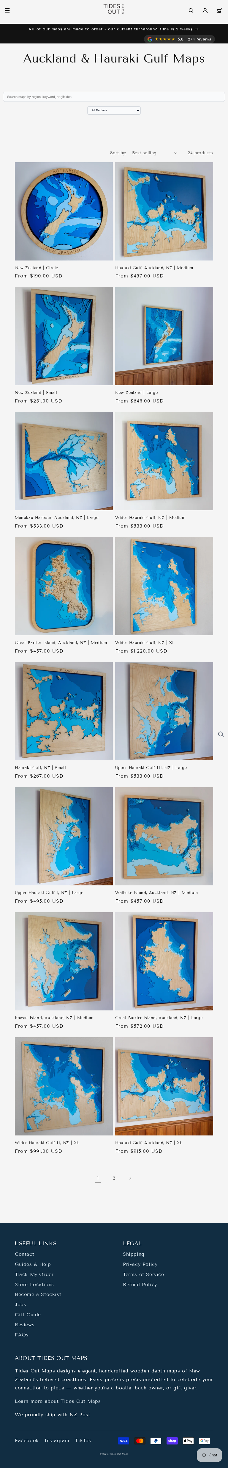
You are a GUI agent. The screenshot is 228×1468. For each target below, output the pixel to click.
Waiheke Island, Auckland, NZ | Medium (156, 892)
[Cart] (219, 10)
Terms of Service (143, 1274)
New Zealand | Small (36, 392)
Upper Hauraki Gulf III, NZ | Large (151, 767)
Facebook (27, 1440)
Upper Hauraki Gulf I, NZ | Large (49, 892)
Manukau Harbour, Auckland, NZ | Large (56, 517)
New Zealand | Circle (36, 268)
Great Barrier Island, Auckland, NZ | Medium (61, 642)
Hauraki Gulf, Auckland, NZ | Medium (154, 268)
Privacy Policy (140, 1264)
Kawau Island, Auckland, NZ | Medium (54, 1017)
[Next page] (130, 1178)
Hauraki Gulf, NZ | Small (40, 767)
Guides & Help (33, 1264)
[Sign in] (205, 10)
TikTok (83, 1440)
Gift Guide (28, 1314)
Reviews (24, 1324)
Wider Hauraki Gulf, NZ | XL (145, 642)
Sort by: (118, 152)
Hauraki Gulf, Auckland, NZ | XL (149, 1143)
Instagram (57, 1440)
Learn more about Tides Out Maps (58, 1401)
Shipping (134, 1254)
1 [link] (98, 1178)
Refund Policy (140, 1284)
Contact (24, 1254)
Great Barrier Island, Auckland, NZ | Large (158, 1017)
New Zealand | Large (136, 392)
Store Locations (34, 1284)
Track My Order (34, 1274)
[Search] (191, 10)
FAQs (21, 1335)
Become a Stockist (38, 1294)
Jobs (20, 1304)
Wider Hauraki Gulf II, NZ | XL (47, 1143)
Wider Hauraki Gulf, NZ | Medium (150, 517)
